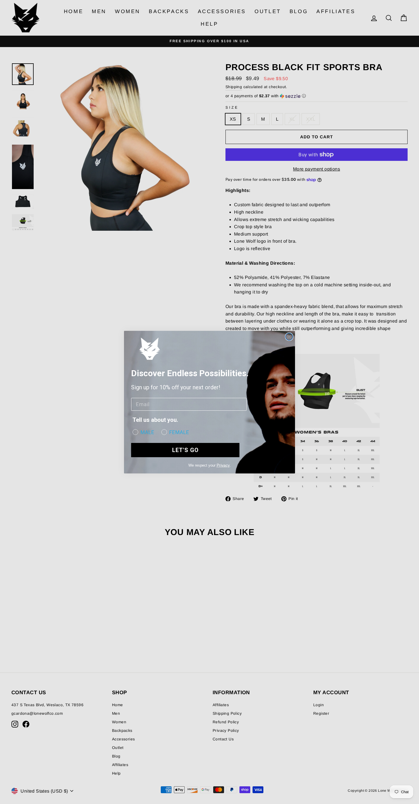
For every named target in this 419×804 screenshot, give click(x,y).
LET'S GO (185, 450)
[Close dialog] (289, 336)
